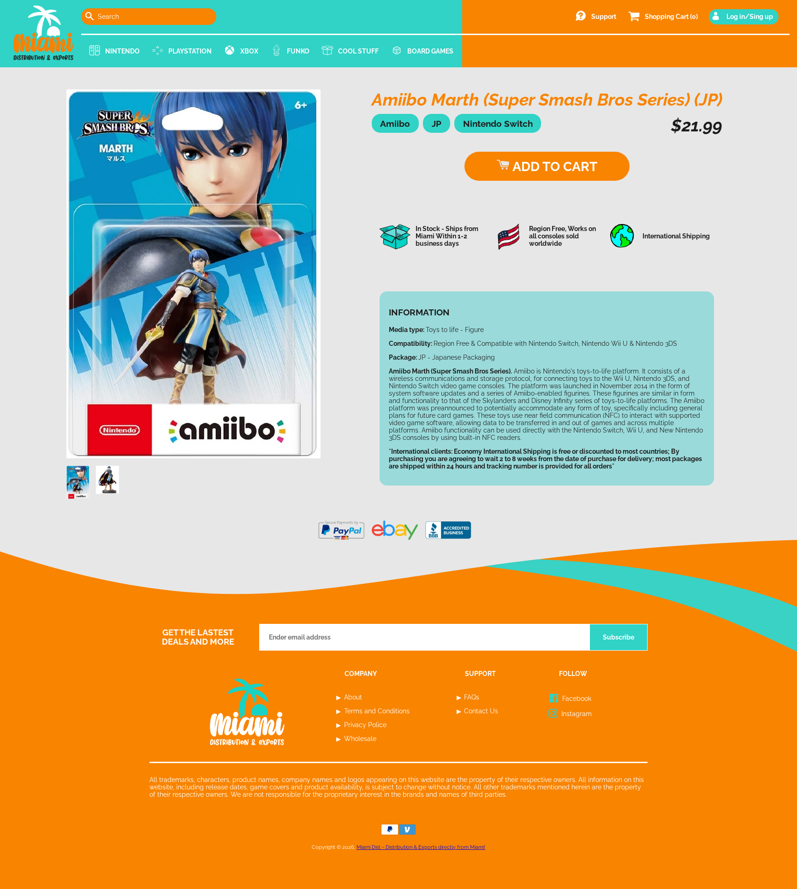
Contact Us (481, 711)
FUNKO (298, 51)
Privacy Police (365, 725)
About (353, 697)
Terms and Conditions (377, 711)
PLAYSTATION (190, 51)
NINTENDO (122, 51)
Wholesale (360, 738)
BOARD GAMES (430, 51)
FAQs (471, 697)
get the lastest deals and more (198, 637)
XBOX (249, 51)
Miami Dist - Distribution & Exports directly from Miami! (421, 847)
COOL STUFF (358, 51)
